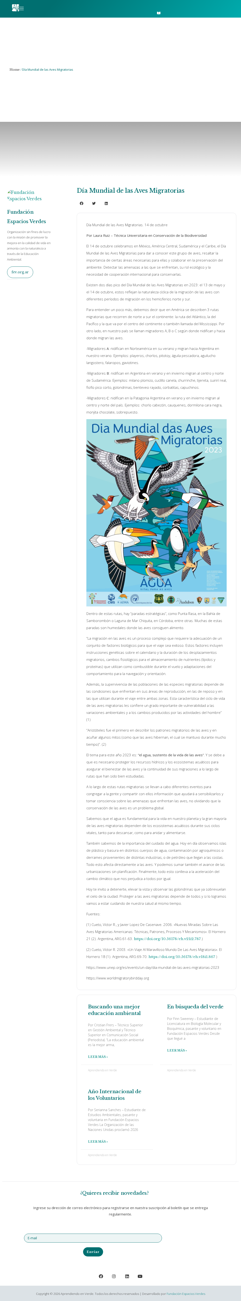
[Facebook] (101, 1276)
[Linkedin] (127, 1276)
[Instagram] (114, 1276)
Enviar (93, 1252)
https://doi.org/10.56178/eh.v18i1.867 (182, 956)
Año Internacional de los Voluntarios (114, 1094)
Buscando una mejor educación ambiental (114, 1010)
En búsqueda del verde (195, 1007)
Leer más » (98, 1057)
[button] (160, 4)
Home (15, 70)
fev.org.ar (20, 272)
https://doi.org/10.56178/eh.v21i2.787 (167, 939)
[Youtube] (140, 1276)
